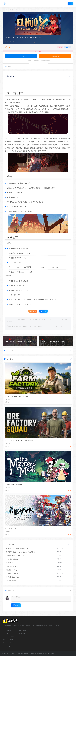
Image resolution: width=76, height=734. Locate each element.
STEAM (5, 634)
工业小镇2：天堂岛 (12, 573)
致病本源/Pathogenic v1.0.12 (15, 570)
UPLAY (12, 643)
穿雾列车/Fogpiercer (12, 566)
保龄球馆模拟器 (11, 580)
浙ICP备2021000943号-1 (47, 653)
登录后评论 (16, 605)
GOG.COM (6, 646)
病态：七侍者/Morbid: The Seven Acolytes (56, 342)
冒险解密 (8, 487)
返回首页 (65, 89)
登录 (70, 3)
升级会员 (56, 57)
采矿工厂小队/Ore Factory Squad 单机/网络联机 (19, 440)
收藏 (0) (68, 47)
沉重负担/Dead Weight (13, 577)
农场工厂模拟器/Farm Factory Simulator (16, 396)
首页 (6, 9)
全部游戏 (11, 9)
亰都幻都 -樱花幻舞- (11, 528)
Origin (11, 639)
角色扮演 (8, 531)
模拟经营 (8, 399)
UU (7, 41)
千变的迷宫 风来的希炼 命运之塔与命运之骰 (20, 342)
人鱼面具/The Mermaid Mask (13, 484)
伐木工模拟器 (10, 563)
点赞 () (60, 47)
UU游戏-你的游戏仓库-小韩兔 (14, 326)
